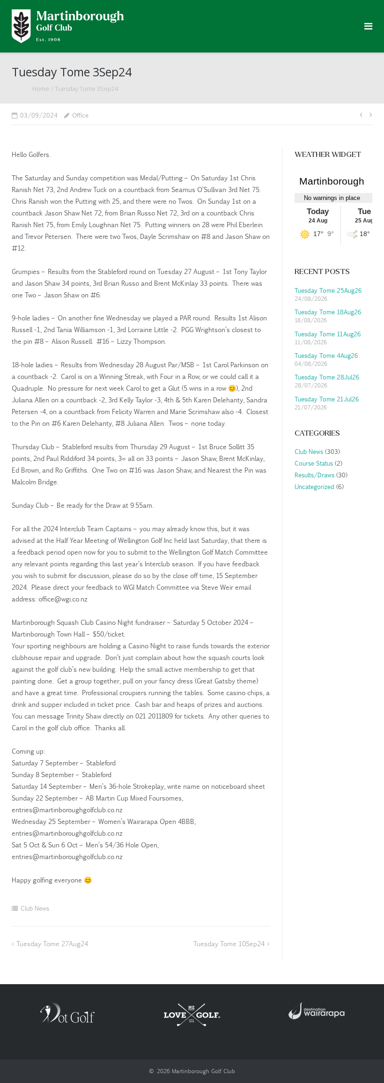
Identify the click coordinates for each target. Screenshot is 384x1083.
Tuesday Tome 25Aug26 (328, 290)
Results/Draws (314, 475)
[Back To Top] (360, 1060)
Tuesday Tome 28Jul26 (327, 377)
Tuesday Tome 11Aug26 (328, 334)
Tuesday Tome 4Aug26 (326, 355)
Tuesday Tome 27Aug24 (52, 943)
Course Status (313, 463)
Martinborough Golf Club (203, 1071)
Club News (35, 908)
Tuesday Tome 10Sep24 (229, 943)
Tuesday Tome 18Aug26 (328, 312)
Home (40, 88)
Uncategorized (314, 486)
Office (80, 115)
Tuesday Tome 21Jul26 (327, 399)
